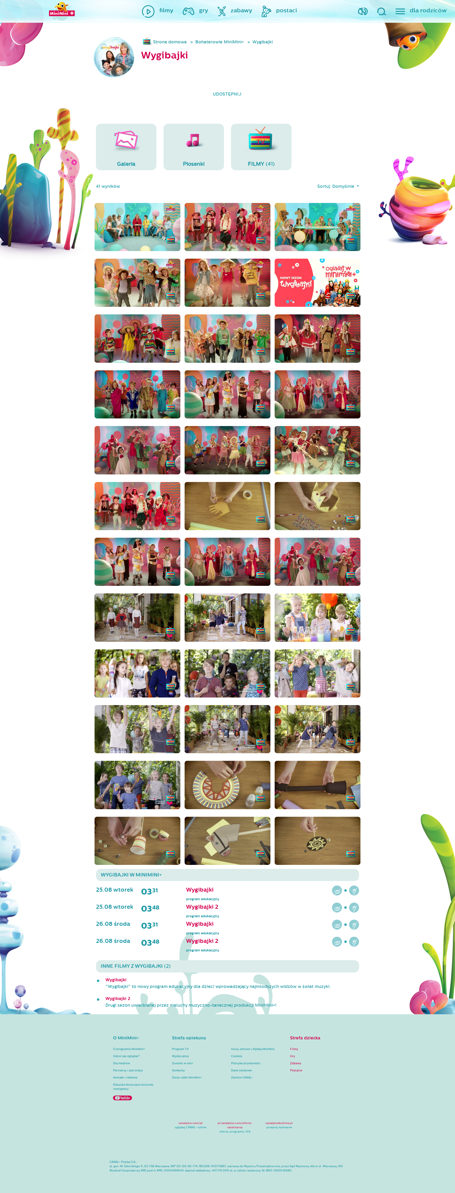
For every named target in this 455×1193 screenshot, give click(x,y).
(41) (261, 164)
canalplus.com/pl (190, 1123)
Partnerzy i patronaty (128, 1070)
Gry (292, 1056)
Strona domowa (170, 42)
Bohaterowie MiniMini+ (219, 42)
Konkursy (178, 1070)
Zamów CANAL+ (242, 1077)
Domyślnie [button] (343, 186)
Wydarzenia (180, 1056)
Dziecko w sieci (182, 1063)
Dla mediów (121, 1063)
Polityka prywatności (246, 1063)
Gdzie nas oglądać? (126, 1056)
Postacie (296, 1070)
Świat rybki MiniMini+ (187, 1077)
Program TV (180, 1049)
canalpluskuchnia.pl (279, 1123)
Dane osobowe (241, 1070)
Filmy (294, 1049)
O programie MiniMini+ (129, 1049)
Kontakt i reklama (125, 1077)
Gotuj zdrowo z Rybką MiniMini (253, 1049)
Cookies (236, 1056)
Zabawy (295, 1063)
